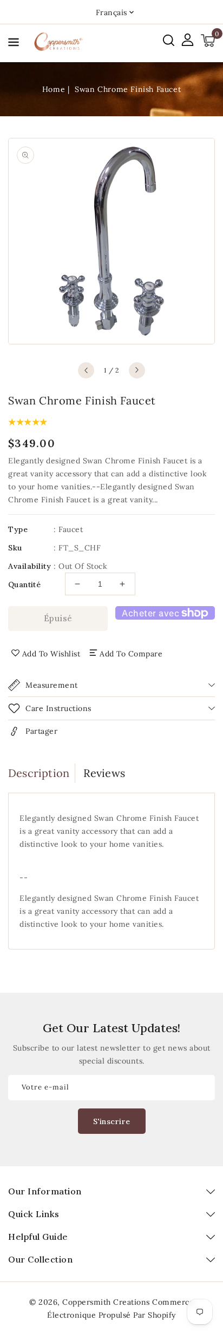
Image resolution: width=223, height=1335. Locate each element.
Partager (41, 731)
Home (53, 89)
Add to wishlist (51, 654)
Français (111, 12)
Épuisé (58, 618)
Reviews (104, 773)
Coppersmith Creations (106, 1302)
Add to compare (131, 654)
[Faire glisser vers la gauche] (86, 370)
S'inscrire (111, 1121)
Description (38, 773)
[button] (13, 44)
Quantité (24, 584)
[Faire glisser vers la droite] (137, 370)
